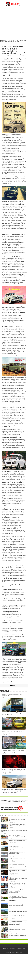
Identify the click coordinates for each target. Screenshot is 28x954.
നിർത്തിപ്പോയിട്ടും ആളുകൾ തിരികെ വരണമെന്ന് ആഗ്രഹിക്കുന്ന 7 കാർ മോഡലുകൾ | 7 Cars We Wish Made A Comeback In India (14, 791)
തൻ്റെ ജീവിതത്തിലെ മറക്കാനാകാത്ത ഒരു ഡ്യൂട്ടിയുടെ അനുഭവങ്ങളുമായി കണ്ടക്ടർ (17, 885)
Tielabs (23, 948)
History (5, 40)
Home (2, 40)
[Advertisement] (14, 22)
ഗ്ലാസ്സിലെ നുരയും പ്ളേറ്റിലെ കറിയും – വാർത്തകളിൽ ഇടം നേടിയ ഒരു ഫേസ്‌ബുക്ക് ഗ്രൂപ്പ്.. (17, 872)
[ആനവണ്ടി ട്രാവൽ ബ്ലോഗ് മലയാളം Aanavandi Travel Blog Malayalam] (14, 3)
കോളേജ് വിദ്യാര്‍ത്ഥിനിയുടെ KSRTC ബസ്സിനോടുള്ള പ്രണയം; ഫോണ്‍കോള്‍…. (17, 853)
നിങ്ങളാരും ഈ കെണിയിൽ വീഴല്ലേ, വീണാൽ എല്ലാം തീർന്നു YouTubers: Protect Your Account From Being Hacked (14, 771)
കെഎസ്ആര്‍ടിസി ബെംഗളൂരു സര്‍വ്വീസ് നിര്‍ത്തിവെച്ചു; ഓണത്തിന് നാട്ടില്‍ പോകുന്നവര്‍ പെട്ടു (17, 923)
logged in (15, 801)
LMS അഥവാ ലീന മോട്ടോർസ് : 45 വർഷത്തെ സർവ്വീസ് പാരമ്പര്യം (13, 732)
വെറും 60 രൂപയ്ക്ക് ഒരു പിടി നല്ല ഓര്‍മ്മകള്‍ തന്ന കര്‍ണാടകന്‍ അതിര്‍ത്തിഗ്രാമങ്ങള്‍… (16, 891)
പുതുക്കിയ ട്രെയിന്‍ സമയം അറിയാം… (17, 840)
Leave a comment (15, 55)
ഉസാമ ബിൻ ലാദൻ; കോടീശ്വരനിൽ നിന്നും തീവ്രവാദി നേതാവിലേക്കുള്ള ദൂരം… (17, 819)
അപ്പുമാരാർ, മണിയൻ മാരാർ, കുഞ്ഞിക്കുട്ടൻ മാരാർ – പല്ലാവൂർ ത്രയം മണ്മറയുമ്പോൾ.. (18, 878)
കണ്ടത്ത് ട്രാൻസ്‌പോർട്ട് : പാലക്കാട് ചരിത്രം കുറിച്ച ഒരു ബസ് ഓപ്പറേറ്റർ (13, 751)
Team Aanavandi (12, 948)
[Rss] (14, 950)
